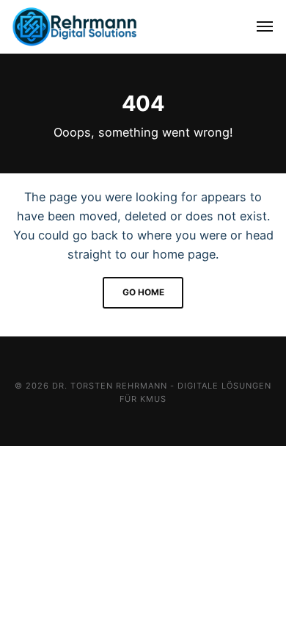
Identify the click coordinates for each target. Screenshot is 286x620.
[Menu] (256, 27)
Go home (143, 292)
